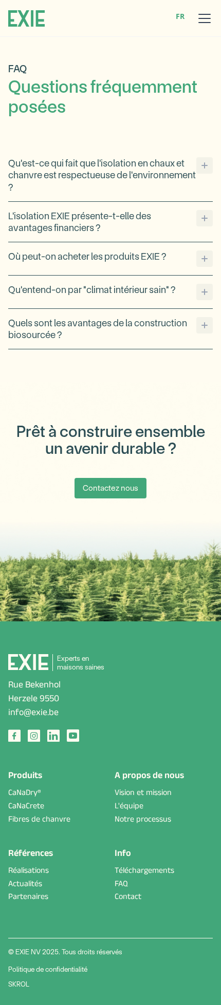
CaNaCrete (26, 807)
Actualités (25, 885)
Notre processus (143, 820)
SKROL (18, 984)
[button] (202, 18)
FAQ (121, 885)
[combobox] (180, 16)
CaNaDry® (24, 794)
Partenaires (28, 898)
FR (180, 16)
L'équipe (129, 807)
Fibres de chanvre (39, 820)
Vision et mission (143, 794)
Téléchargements (144, 872)
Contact (128, 898)
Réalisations (28, 872)
